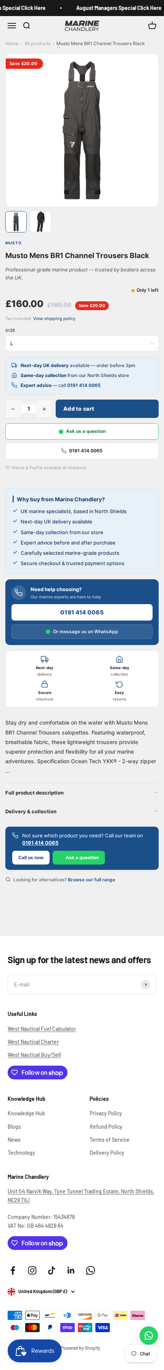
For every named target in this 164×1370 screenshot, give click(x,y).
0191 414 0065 (84, 385)
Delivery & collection (30, 811)
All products (37, 43)
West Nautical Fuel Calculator (42, 1028)
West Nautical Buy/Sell (34, 1054)
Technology (21, 1152)
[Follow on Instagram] (32, 1270)
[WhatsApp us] (149, 1335)
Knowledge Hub (26, 1113)
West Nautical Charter (33, 1041)
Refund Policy (106, 1126)
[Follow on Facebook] (13, 1270)
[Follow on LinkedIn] (71, 1270)
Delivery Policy (107, 1152)
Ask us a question (86, 431)
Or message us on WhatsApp (85, 631)
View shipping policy (54, 318)
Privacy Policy (106, 1113)
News (14, 1139)
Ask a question (82, 857)
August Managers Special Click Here (116, 8)
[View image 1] (16, 221)
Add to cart (78, 408)
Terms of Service (110, 1139)
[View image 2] (40, 221)
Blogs (14, 1126)
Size (10, 330)
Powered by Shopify (80, 1347)
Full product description (34, 793)
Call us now (30, 857)
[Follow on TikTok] (52, 1270)
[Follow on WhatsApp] (90, 1270)
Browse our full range (91, 879)
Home (11, 43)
